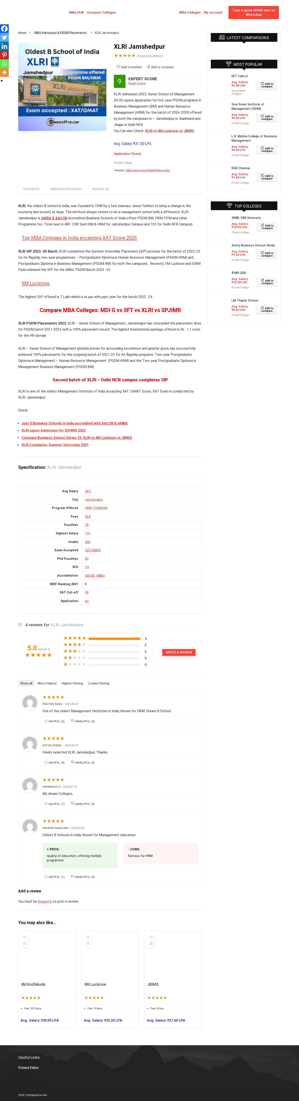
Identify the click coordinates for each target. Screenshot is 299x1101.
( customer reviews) (150, 55)
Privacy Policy (28, 1067)
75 (86, 525)
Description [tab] (31, 189)
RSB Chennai (241, 168)
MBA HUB (76, 12)
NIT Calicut (240, 76)
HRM (88, 508)
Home (22, 33)
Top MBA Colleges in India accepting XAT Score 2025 (79, 238)
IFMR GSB (239, 273)
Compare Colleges (101, 12)
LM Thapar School (245, 300)
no (87, 601)
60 (86, 559)
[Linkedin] (4, 46)
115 (87, 533)
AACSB (90, 576)
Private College (123, 162)
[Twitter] (4, 37)
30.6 (88, 516)
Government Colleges (238, 92)
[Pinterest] (4, 55)
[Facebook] (4, 28)
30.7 (88, 491)
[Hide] (2, 81)
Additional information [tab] (66, 189)
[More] (4, 72)
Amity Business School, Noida (253, 245)
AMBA (100, 576)
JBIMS (153, 984)
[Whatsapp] (4, 63)
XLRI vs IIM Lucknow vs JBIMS (169, 131)
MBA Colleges (190, 12)
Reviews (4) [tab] (101, 189)
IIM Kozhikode (33, 984)
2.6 (87, 567)
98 (86, 592)
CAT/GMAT (93, 550)
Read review (137, 83)
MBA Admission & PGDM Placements (60, 33)
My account (213, 12)
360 (87, 542)
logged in (45, 901)
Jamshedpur (94, 500)
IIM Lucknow (36, 283)
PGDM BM (100, 508)
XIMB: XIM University (246, 218)
